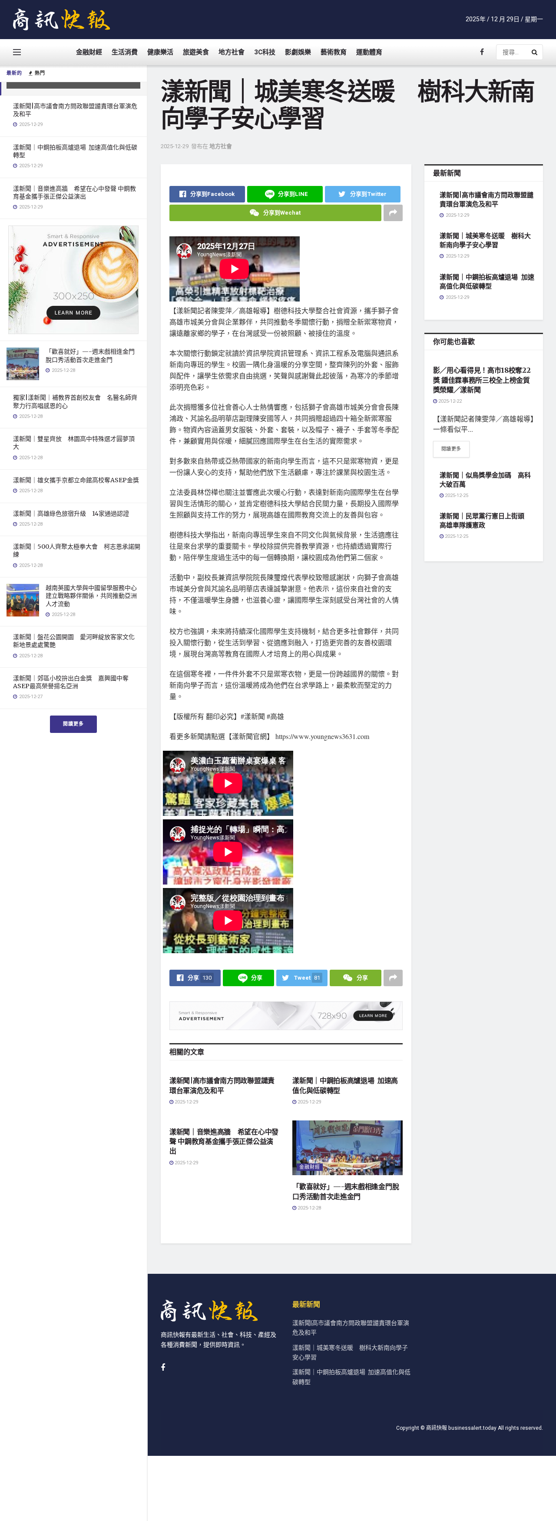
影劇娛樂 (298, 52)
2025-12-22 (449, 401)
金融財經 (89, 52)
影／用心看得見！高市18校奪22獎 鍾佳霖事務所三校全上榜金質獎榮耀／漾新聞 (482, 380)
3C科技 (264, 52)
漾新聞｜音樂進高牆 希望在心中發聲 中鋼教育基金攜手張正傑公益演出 (74, 192)
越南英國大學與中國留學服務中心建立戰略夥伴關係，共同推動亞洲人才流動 (91, 595)
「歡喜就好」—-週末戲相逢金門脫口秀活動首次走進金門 (90, 355)
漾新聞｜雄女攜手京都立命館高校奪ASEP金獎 (76, 480)
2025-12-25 (455, 495)
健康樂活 (160, 52)
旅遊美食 (196, 52)
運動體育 (369, 52)
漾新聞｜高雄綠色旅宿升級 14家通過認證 (71, 513)
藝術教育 (334, 52)
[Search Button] (535, 52)
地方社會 (231, 52)
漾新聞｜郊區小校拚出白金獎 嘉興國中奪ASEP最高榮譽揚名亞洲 (71, 682)
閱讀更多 (73, 724)
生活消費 (125, 52)
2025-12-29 (175, 146)
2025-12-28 (308, 1208)
